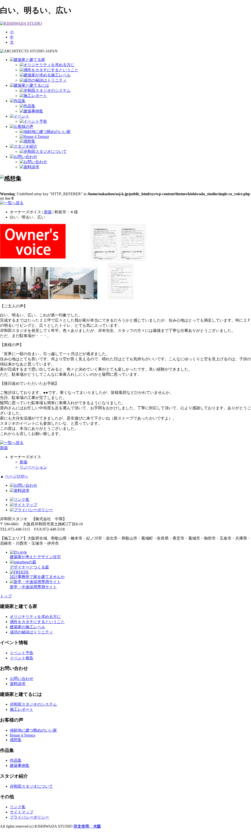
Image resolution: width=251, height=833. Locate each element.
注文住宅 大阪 (87, 826)
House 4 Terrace (22, 735)
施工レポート (21, 709)
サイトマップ (21, 812)
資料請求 (17, 684)
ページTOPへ (16, 476)
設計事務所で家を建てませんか (37, 577)
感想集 (16, 740)
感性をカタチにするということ (37, 622)
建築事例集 (19, 765)
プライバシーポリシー (29, 817)
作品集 (16, 760)
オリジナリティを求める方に (35, 617)
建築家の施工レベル (27, 627)
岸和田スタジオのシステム (33, 704)
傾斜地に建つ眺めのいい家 (33, 730)
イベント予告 (21, 653)
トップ (6, 596)
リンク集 (17, 807)
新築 (48, 212)
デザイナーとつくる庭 (29, 567)
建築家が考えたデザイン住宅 (35, 557)
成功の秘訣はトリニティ (31, 632)
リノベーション (33, 467)
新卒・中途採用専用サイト (33, 587)
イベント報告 (21, 658)
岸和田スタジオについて (31, 786)
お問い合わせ (21, 678)
